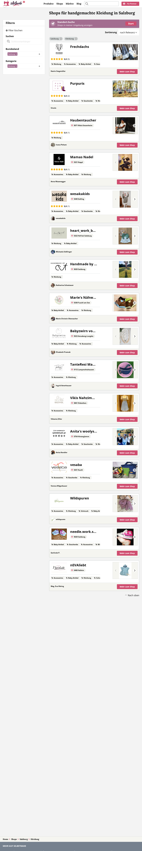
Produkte (49, 3)
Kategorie (11, 61)
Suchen (10, 36)
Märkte (70, 3)
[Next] (134, 52)
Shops (59, 3)
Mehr (127, 71)
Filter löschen (15, 30)
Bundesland (12, 49)
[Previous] (116, 52)
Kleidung (35, 839)
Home (5, 839)
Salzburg (24, 839)
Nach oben (133, 595)
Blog (79, 3)
